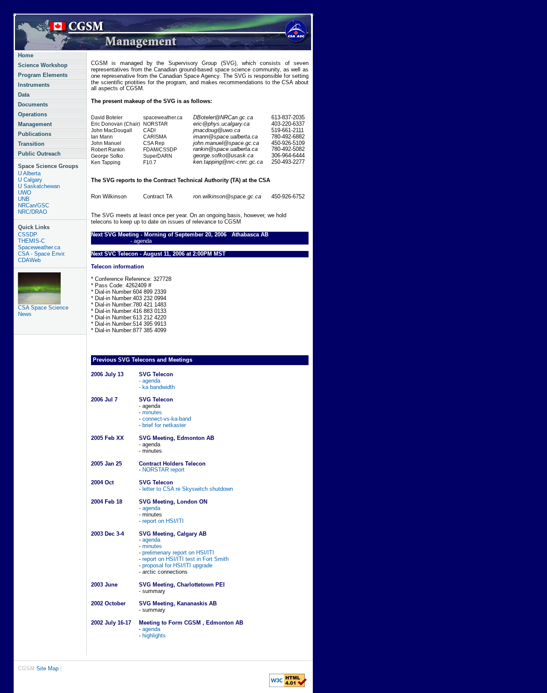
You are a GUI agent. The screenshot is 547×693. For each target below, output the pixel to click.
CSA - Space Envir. (42, 254)
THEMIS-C (31, 241)
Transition (31, 144)
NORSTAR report (163, 469)
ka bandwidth (158, 387)
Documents (33, 104)
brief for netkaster (163, 425)
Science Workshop (43, 65)
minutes (152, 412)
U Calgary (30, 180)
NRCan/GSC (33, 205)
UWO (24, 192)
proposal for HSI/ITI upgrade (177, 565)
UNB (23, 199)
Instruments (34, 85)
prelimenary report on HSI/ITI (178, 552)
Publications (34, 134)
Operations (32, 114)
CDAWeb (29, 260)
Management (35, 124)
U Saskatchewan (39, 186)
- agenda (149, 380)
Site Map (47, 668)
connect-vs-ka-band (166, 419)
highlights (153, 635)
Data (23, 94)
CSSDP (27, 234)
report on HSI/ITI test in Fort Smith (185, 559)
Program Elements (43, 75)
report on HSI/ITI (163, 521)
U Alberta (29, 173)
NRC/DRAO (32, 212)
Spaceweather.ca (39, 247)
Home (25, 55)
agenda (150, 508)
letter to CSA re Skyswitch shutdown (187, 489)
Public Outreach (39, 153)
